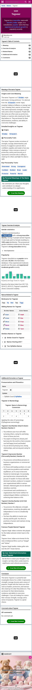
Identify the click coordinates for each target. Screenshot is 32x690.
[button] (16, 686)
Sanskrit (12, 103)
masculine (16, 20)
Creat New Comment (17, 621)
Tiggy (21, 303)
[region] (15, 74)
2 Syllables (18, 396)
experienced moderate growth (15, 27)
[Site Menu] (29, 1)
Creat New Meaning (17, 193)
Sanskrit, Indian (12, 23)
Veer (11, 303)
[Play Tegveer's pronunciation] (11, 390)
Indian (22, 97)
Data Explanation (9, 250)
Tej (8, 303)
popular (15, 25)
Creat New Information (17, 568)
